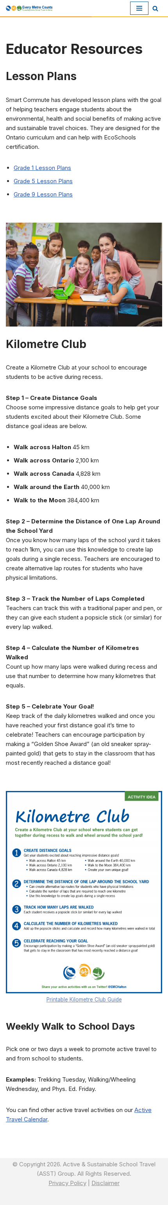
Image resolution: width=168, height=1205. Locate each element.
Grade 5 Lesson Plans (43, 181)
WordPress (111, 1197)
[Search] (155, 8)
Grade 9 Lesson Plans (43, 194)
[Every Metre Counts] (29, 8)
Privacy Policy (67, 1183)
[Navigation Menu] (139, 8)
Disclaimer (105, 1183)
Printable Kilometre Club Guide (84, 999)
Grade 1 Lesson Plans (42, 167)
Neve (49, 1197)
